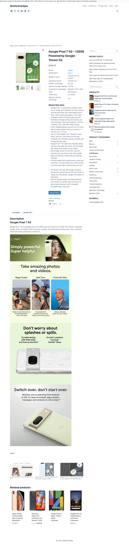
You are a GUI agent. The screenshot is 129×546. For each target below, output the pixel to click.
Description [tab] (16, 212)
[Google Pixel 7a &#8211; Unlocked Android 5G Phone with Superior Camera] (46, 469)
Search (117, 87)
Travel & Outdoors (95, 184)
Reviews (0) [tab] (28, 212)
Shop (116, 6)
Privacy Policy (103, 6)
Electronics (93, 156)
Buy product (54, 193)
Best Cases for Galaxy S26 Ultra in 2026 (103, 75)
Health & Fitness (95, 159)
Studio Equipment (95, 178)
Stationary (93, 175)
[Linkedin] (25, 11)
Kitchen (92, 165)
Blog (111, 6)
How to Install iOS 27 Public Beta (101, 60)
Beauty (91, 144)
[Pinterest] (21, 11)
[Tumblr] (28, 11)
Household (93, 162)
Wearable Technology (97, 190)
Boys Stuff (93, 147)
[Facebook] (11, 11)
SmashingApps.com (96, 202)
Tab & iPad (93, 181)
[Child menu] (117, 141)
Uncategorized (94, 187)
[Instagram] (18, 11)
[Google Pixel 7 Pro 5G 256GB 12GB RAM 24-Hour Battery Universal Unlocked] (71, 469)
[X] (14, 11)
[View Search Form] (117, 11)
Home (84, 6)
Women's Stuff (94, 193)
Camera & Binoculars (96, 150)
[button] (43, 50)
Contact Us (92, 6)
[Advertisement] (64, 25)
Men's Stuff (93, 169)
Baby (91, 141)
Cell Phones (57, 198)
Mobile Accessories (96, 172)
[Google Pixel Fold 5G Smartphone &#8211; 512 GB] (21, 469)
